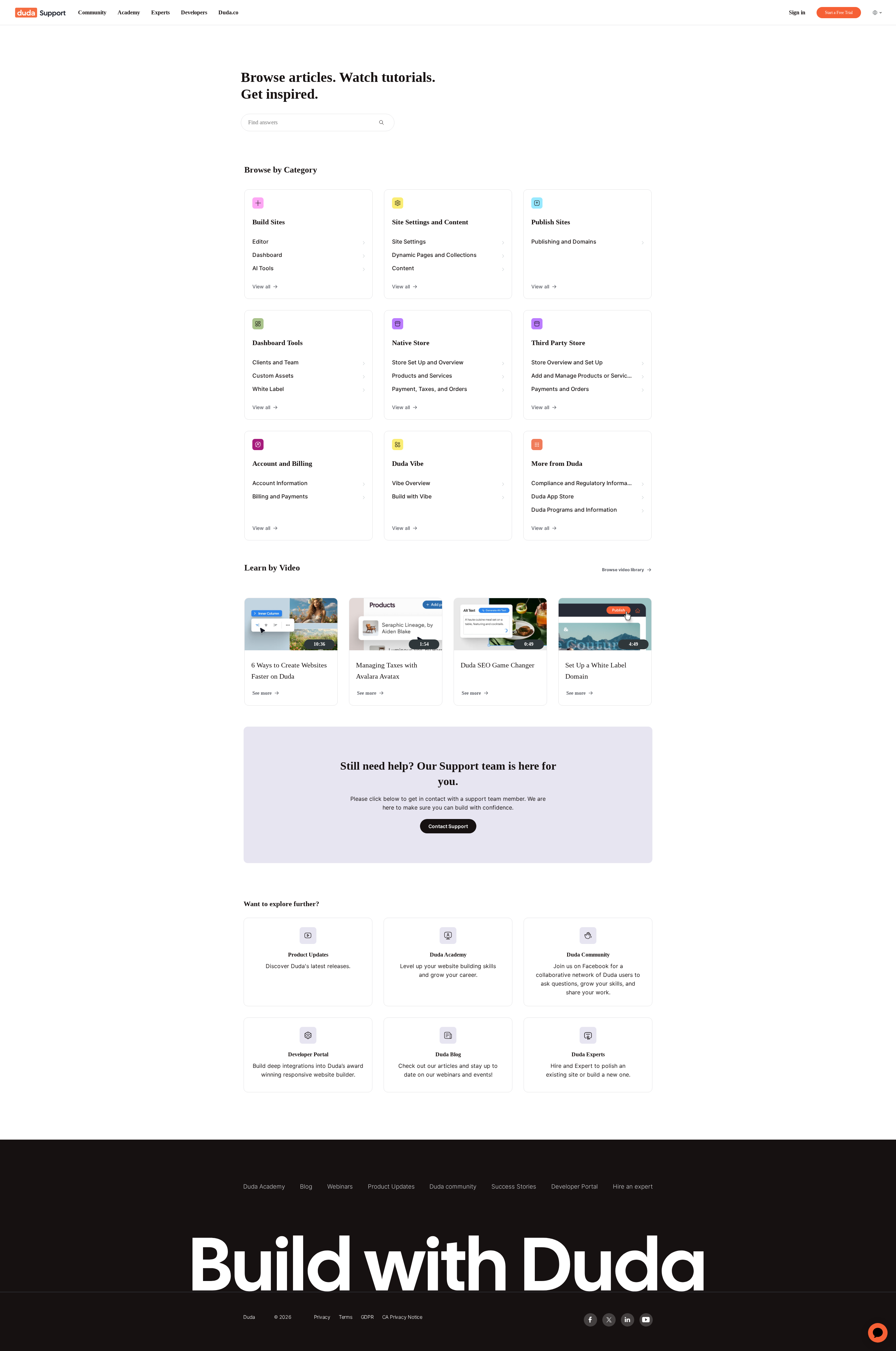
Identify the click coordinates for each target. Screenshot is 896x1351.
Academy (129, 12)
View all (261, 286)
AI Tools (263, 268)
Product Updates (391, 1186)
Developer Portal (574, 1186)
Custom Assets (273, 375)
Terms (345, 1317)
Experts (160, 12)
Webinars (340, 1186)
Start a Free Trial (839, 12)
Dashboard (267, 254)
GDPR (367, 1317)
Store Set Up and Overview (427, 362)
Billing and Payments (280, 496)
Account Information (280, 482)
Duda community (452, 1186)
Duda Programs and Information (574, 509)
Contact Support (448, 826)
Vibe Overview (411, 482)
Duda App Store (552, 496)
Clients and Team (275, 362)
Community (92, 12)
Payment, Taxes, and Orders (429, 388)
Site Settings (409, 241)
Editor (260, 241)
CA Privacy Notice (402, 1317)
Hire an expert (633, 1186)
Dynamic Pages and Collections (434, 254)
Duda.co (228, 12)
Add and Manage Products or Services (582, 375)
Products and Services (422, 375)
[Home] (40, 13)
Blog (306, 1186)
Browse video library (623, 569)
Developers (194, 12)
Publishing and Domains (563, 241)
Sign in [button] (797, 12)
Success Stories (513, 1186)
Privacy (322, 1317)
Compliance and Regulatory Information (584, 482)
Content (403, 268)
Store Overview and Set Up (567, 362)
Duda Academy (264, 1186)
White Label (268, 388)
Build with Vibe (412, 496)
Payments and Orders (560, 388)
